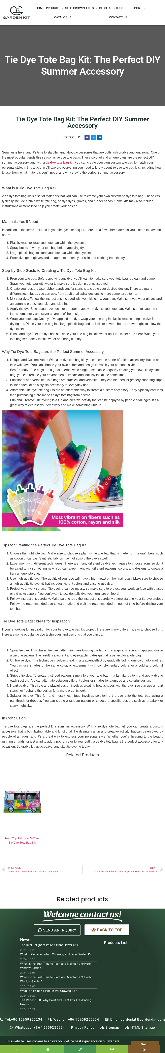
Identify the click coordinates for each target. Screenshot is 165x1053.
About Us (116, 8)
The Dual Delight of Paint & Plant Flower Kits (49, 945)
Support (135, 8)
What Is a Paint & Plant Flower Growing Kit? (48, 990)
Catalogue (62, 17)
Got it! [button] (145, 1044)
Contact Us (118, 17)
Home (40, 8)
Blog (103, 8)
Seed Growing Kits (79, 8)
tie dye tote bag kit (59, 162)
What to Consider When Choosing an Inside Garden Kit (56, 954)
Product (53, 8)
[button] (57, 930)
